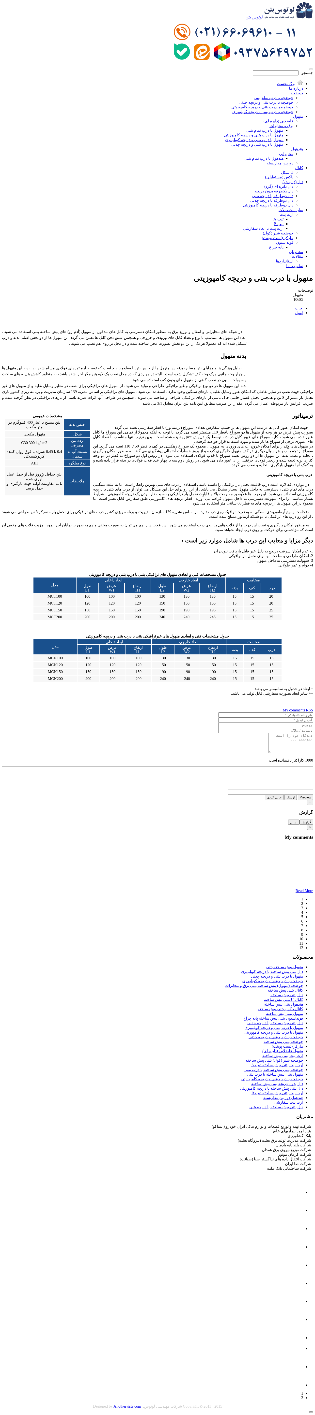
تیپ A (278, 219)
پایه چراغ (276, 247)
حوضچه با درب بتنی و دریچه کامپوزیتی (262, 107)
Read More (304, 891)
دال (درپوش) (293, 182)
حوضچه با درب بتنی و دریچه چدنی (266, 102)
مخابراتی (286, 154)
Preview (305, 797)
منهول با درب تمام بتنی (265, 130)
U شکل (287, 172)
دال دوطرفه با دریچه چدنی (271, 200)
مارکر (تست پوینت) (277, 238)
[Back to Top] (311, 1412)
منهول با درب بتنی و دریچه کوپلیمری (254, 140)
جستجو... (306, 73)
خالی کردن (274, 797)
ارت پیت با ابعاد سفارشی (263, 228)
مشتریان (296, 252)
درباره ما (296, 88)
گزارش (306, 822)
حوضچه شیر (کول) (278, 233)
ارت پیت (286, 214)
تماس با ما (294, 266)
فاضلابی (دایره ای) (278, 121)
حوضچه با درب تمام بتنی (273, 98)
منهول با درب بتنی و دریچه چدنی (257, 144)
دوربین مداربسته (280, 163)
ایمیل (299, 313)
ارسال (290, 797)
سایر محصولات (291, 210)
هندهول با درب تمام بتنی (264, 158)
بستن (294, 822)
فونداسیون (284, 242)
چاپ (298, 308)
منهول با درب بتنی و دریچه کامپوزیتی (254, 135)
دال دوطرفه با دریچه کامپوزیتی (268, 205)
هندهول (297, 149)
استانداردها (284, 261)
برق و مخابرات (281, 126)
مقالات (297, 256)
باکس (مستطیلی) (279, 177)
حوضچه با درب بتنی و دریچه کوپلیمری (262, 112)
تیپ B (279, 224)
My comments (294, 710)
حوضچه (297, 93)
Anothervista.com (127, 1406)
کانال (299, 168)
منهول (298, 116)
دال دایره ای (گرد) (278, 186)
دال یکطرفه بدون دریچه (274, 191)
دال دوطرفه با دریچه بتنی (272, 196)
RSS (309, 710)
